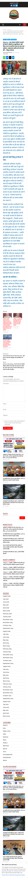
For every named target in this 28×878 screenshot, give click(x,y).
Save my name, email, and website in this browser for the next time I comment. (15, 422)
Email (4, 409)
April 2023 (6, 713)
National (5, 737)
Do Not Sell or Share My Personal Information (13, 875)
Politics (5, 743)
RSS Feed (6, 745)
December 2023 (8, 690)
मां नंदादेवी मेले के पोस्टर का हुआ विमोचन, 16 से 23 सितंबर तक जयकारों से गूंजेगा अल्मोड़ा (14, 469)
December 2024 (8, 654)
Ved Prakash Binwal (7, 52)
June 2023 (6, 707)
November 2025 (8, 622)
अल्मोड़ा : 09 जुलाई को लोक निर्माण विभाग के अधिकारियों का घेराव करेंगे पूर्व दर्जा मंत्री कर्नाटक (17, 321)
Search (5, 513)
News (9, 39)
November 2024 (8, 657)
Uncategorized (7, 754)
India (4, 734)
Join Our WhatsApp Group (25, 24)
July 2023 (5, 704)
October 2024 (7, 660)
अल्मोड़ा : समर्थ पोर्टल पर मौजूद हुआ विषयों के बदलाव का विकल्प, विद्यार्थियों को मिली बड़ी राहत (13, 578)
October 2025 (7, 625)
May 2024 (6, 675)
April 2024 (6, 678)
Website (5, 415)
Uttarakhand (13, 39)
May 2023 (5, 710)
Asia (4, 728)
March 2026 (6, 610)
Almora (4, 39)
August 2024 (6, 666)
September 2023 (8, 698)
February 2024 (7, 684)
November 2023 (8, 692)
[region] (14, 870)
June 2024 (6, 672)
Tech (4, 751)
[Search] (19, 24)
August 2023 (6, 701)
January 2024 (7, 687)
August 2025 (6, 631)
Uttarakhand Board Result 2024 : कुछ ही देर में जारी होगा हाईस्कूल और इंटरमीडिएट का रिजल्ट (14, 356)
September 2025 (8, 628)
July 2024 (6, 669)
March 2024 (6, 681)
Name (4, 403)
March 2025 (6, 646)
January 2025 (7, 651)
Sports (5, 748)
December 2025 (8, 619)
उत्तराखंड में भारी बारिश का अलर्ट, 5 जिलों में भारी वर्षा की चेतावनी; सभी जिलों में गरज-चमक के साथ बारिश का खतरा (14, 491)
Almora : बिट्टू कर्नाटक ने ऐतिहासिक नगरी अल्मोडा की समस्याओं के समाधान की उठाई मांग (7, 343)
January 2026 (7, 616)
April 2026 (6, 608)
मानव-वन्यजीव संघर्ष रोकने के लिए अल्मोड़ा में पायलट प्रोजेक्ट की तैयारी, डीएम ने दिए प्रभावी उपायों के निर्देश (13, 547)
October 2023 (7, 695)
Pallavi (5, 562)
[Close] (26, 863)
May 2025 (5, 640)
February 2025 (7, 649)
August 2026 (6, 596)
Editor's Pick (6, 731)
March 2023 (6, 716)
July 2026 (6, 599)
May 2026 (6, 605)
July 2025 (5, 634)
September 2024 (8, 663)
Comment (6, 383)
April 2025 (6, 643)
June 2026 (6, 602)
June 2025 (6, 637)
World (5, 760)
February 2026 (7, 613)
